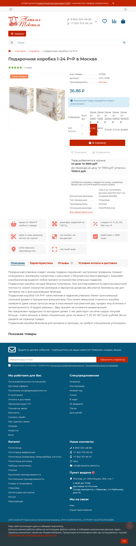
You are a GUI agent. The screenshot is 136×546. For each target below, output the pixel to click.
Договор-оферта (18, 386)
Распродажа (77, 386)
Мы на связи (79, 499)
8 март (74, 399)
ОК (124, 541)
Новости (13, 430)
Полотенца (14, 447)
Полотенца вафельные (21, 452)
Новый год (76, 390)
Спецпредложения (84, 375)
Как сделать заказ (19, 421)
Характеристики (41, 263)
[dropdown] (10, 9)
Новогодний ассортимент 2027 (53, 3)
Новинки (75, 381)
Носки (12, 496)
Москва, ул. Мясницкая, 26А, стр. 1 (93, 478)
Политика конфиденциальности (27, 390)
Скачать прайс (17, 417)
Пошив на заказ (17, 408)
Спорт (73, 395)
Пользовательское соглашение (27, 381)
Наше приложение (81, 510)
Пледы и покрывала (20, 483)
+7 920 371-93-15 (82, 456)
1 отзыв (27, 67)
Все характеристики (81, 212)
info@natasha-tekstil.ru (86, 465)
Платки (12, 470)
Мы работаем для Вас (24, 375)
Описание (18, 263)
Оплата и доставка (19, 399)
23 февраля (76, 404)
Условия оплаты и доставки (97, 263)
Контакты (14, 412)
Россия (103, 82)
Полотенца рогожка (20, 461)
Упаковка (20, 51)
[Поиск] (124, 42)
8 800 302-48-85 (81, 19)
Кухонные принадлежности (24, 474)
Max (75, 461)
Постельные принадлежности (26, 479)
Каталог (14, 441)
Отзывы (65, 263)
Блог (11, 435)
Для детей (76, 412)
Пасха (73, 408)
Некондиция (15, 501)
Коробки (34, 51)
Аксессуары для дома (21, 492)
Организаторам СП (19, 404)
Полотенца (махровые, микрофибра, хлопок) (34, 456)
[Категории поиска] (11, 42)
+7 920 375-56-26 (81, 23)
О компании (15, 395)
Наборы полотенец (19, 465)
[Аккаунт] (125, 9)
